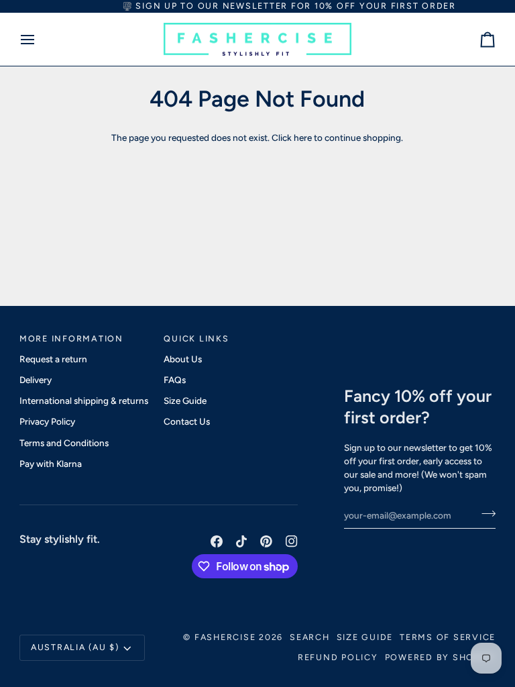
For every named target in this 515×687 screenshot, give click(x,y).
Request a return (53, 359)
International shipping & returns (83, 400)
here (303, 137)
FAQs (175, 379)
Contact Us (187, 421)
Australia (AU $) (75, 647)
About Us (183, 359)
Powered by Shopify (440, 657)
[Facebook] (217, 541)
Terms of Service (448, 637)
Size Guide (185, 400)
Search (310, 637)
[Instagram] (292, 541)
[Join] (484, 514)
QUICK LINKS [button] (196, 338)
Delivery (35, 379)
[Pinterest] (266, 541)
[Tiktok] (241, 541)
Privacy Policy (47, 421)
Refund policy (338, 657)
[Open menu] (39, 39)
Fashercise (225, 637)
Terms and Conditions (64, 442)
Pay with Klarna (50, 463)
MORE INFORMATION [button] (71, 338)
